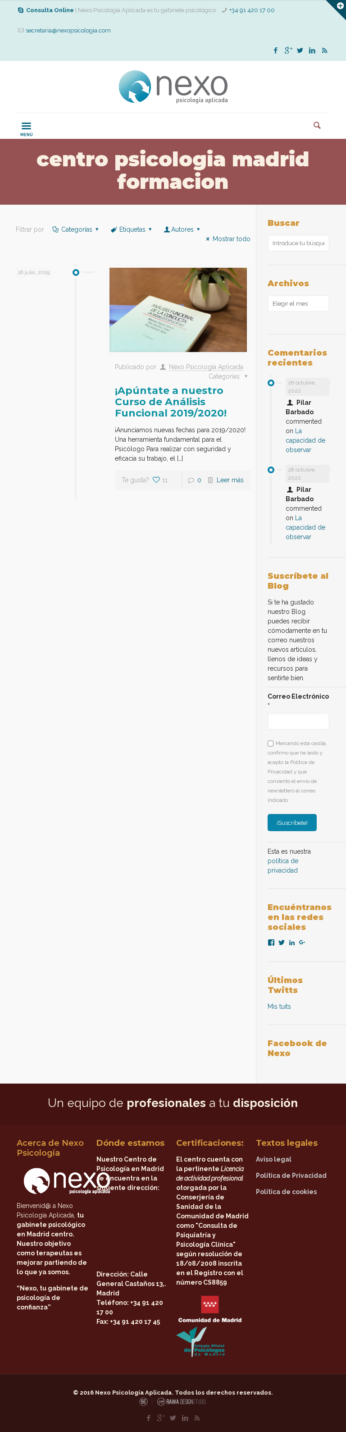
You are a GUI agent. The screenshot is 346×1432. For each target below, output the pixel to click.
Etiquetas (132, 229)
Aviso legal (273, 1159)
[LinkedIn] (312, 50)
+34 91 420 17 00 (252, 10)
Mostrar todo (231, 238)
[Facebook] (276, 50)
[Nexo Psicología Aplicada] (173, 87)
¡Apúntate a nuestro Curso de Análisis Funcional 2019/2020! (171, 401)
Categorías (76, 229)
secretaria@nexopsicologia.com (68, 30)
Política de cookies (286, 1191)
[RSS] (324, 50)
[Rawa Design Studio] (181, 1404)
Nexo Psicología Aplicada (206, 367)
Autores (182, 229)
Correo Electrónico (298, 701)
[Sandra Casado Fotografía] (145, 1404)
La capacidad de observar (305, 440)
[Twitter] (300, 50)
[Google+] (288, 50)
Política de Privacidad (291, 1175)
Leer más (230, 480)
